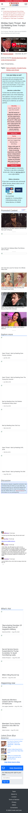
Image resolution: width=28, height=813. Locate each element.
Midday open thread (12, 70)
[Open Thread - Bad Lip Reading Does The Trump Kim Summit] (14, 368)
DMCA (14, 805)
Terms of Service (20, 490)
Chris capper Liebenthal (7, 706)
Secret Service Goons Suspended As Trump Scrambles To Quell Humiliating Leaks (10, 652)
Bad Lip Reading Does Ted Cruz (11, 425)
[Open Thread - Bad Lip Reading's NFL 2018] (14, 438)
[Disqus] (14, 547)
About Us (14, 794)
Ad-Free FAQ (19, 172)
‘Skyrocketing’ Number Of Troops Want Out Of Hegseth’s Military (12, 627)
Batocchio (4, 677)
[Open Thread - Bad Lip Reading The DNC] (14, 462)
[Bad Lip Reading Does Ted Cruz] (14, 416)
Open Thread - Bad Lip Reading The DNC (13, 471)
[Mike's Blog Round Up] (12, 667)
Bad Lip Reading (11, 68)
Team (14, 791)
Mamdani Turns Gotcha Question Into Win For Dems (11, 725)
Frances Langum (8, 54)
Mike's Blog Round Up (10, 675)
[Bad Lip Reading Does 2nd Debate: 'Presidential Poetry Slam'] (14, 392)
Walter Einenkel (5, 730)
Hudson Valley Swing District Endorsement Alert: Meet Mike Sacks (15, 750)
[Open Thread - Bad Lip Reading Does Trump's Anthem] (14, 344)
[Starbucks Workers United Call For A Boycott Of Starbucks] (12, 691)
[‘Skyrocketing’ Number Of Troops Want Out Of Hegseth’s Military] (12, 617)
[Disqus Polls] (14, 512)
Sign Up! (5, 781)
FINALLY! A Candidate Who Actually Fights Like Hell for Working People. (14, 757)
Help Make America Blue (12, 762)
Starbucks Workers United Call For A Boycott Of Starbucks (11, 702)
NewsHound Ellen (6, 632)
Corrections (14, 807)
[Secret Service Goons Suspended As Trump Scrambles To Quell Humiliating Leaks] (12, 641)
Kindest (9, 193)
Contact (14, 797)
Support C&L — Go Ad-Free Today (14, 1)
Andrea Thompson (6, 657)
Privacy (14, 802)
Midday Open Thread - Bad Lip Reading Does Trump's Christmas (13, 25)
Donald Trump (21, 68)
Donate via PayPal (18, 190)
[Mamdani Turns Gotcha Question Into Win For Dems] (12, 715)
